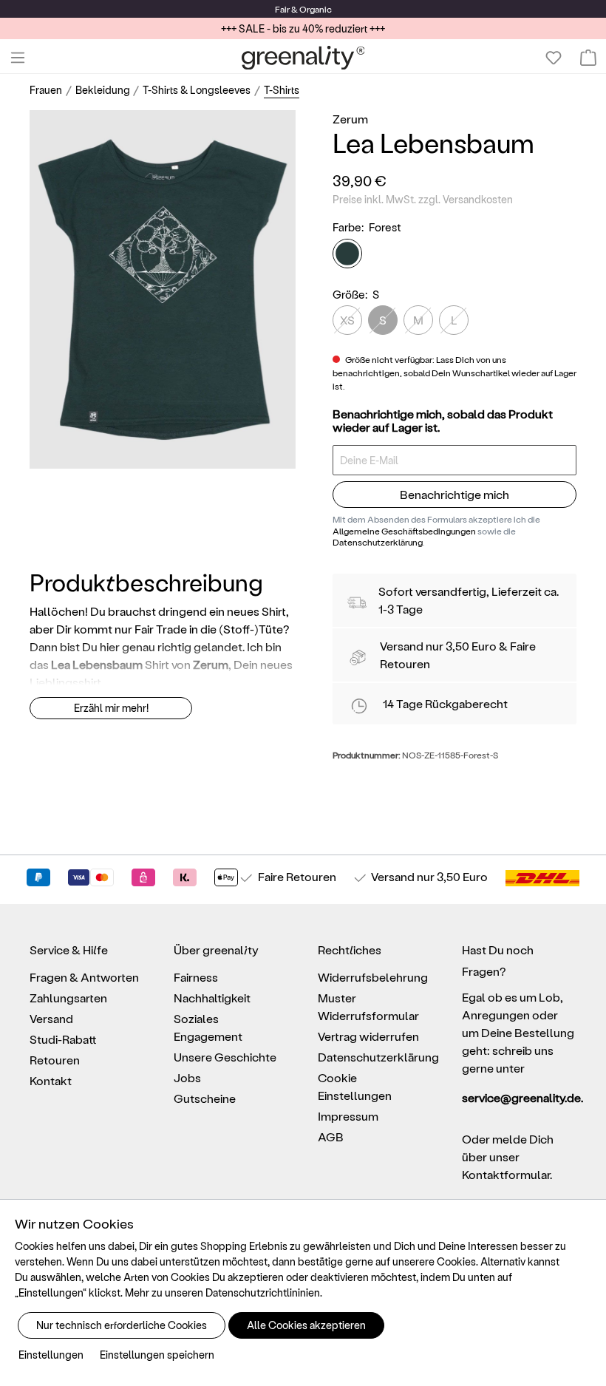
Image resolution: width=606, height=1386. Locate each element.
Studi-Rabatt (63, 1039)
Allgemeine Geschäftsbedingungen (404, 531)
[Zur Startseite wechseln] (303, 57)
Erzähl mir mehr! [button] (111, 708)
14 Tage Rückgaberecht (445, 703)
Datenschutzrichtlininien (262, 1292)
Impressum (348, 1116)
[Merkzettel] (553, 57)
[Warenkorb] (588, 57)
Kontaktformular (506, 1174)
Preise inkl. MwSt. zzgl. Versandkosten (423, 199)
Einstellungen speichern (157, 1354)
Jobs (187, 1077)
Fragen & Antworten (84, 977)
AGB (331, 1136)
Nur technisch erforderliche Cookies (121, 1325)
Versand (401, 646)
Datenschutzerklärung (378, 542)
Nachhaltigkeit (212, 998)
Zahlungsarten (68, 998)
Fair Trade (161, 629)
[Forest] (347, 253)
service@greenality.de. (519, 1097)
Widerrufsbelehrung (373, 977)
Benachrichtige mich (454, 494)
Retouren (55, 1060)
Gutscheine (205, 1098)
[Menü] (17, 57)
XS (347, 320)
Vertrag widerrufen (368, 1036)
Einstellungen (51, 1354)
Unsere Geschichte (225, 1057)
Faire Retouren (297, 876)
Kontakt (51, 1080)
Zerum (350, 119)
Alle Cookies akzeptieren (306, 1325)
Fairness (196, 977)
